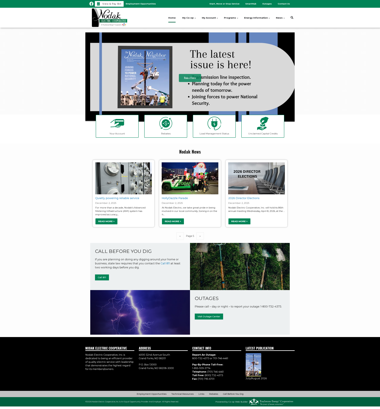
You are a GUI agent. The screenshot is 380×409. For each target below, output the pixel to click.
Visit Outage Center (209, 316)
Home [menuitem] (172, 17)
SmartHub (250, 4)
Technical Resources (182, 394)
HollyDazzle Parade (175, 198)
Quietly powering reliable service (117, 198)
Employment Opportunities (152, 394)
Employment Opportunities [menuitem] (141, 4)
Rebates (213, 394)
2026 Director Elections (243, 198)
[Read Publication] (253, 364)
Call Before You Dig (233, 394)
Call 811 (165, 263)
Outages (267, 4)
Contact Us (284, 4)
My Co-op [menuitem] (189, 19)
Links (201, 394)
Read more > (106, 221)
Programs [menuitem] (231, 19)
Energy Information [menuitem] (257, 19)
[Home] (109, 17)
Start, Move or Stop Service (224, 4)
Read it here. (190, 81)
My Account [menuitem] (210, 19)
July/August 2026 (256, 378)
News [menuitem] (280, 19)
